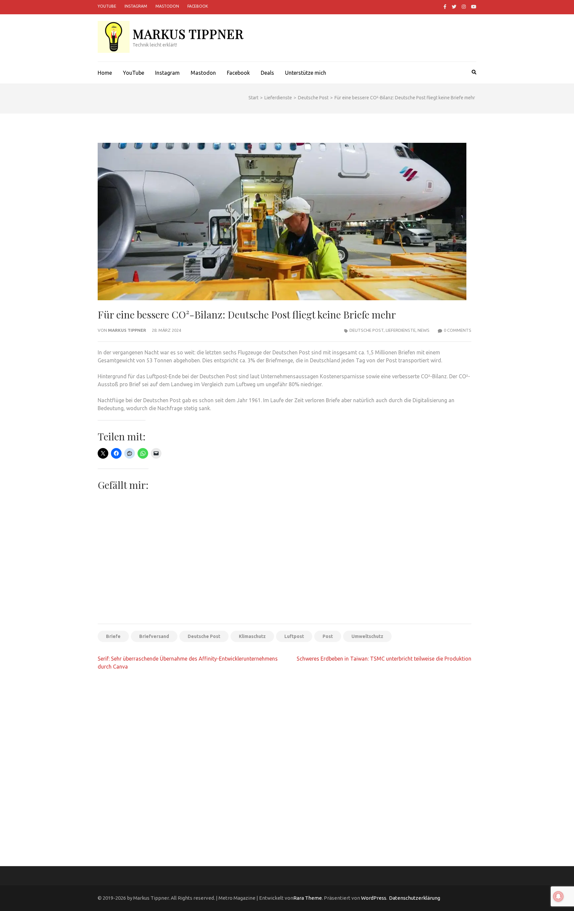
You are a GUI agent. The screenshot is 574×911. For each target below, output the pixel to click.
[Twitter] (454, 6)
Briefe (113, 636)
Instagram (136, 6)
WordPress (373, 898)
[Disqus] (284, 762)
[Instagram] (464, 6)
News (424, 330)
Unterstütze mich (305, 73)
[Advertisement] (284, 569)
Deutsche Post (366, 330)
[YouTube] (473, 6)
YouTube (107, 6)
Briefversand (154, 636)
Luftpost (294, 636)
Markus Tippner (188, 33)
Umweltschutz (367, 636)
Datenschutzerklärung (414, 898)
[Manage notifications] (558, 896)
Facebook (197, 6)
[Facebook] (444, 6)
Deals (267, 73)
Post (328, 636)
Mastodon (167, 6)
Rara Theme (307, 898)
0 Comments (457, 330)
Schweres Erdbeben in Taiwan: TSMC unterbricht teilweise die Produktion (384, 659)
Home (105, 73)
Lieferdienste (401, 330)
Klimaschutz (252, 636)
